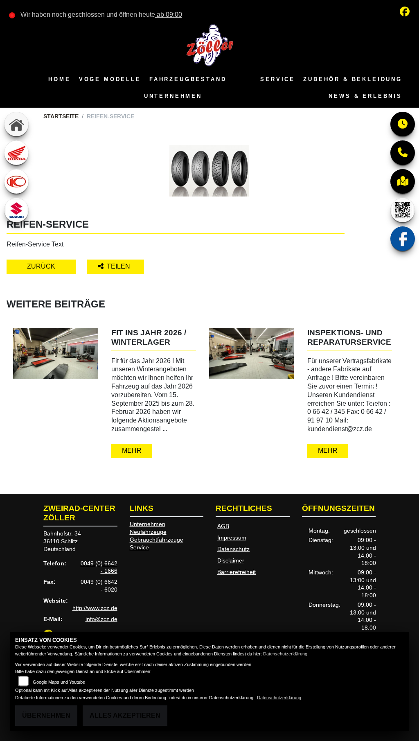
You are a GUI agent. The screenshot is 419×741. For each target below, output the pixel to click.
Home (59, 79)
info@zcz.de (101, 619)
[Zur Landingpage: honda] (16, 152)
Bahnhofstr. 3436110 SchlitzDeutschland (62, 541)
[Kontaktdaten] (402, 152)
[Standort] (402, 181)
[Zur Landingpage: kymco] (16, 181)
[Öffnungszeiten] (402, 124)
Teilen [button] (119, 266)
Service (277, 79)
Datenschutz (233, 549)
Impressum (231, 537)
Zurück (41, 266)
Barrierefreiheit (236, 572)
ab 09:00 (168, 14)
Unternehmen (173, 96)
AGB (223, 526)
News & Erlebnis (365, 96)
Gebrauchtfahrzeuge (156, 539)
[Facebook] (402, 238)
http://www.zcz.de (94, 608)
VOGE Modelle (110, 79)
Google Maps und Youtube (59, 682)
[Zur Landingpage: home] (16, 124)
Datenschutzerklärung (285, 653)
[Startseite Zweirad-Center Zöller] (209, 44)
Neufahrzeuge (148, 532)
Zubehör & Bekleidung (352, 79)
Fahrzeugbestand (188, 79)
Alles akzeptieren (125, 715)
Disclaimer (230, 560)
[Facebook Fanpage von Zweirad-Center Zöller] (406, 12)
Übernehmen (46, 715)
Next (377, 394)
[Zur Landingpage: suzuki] (16, 210)
